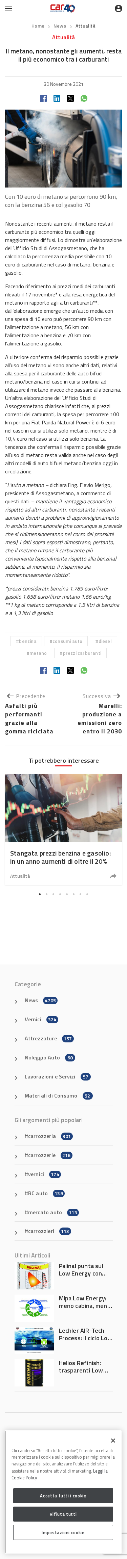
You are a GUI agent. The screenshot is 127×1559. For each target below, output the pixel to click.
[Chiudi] (113, 1440)
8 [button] (87, 894)
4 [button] (60, 894)
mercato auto (52, 1212)
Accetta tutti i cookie (63, 1495)
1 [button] (40, 894)
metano (38, 652)
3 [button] (53, 894)
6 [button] (73, 894)
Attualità (86, 25)
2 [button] (46, 894)
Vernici (41, 1019)
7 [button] (80, 894)
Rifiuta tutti (63, 1514)
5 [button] (67, 894)
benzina (27, 641)
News (60, 25)
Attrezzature (48, 1038)
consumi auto (67, 641)
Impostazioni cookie (63, 1532)
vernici (43, 1174)
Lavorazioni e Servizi (56, 1076)
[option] (63, 829)
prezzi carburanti (82, 652)
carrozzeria (49, 1136)
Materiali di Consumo (57, 1095)
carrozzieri (48, 1231)
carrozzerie (49, 1155)
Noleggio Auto (49, 1057)
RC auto (45, 1193)
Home (37, 25)
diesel (105, 641)
